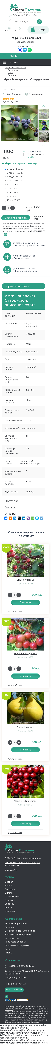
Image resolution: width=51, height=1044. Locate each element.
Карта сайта (11, 870)
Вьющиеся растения (16, 923)
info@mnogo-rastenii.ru (17, 977)
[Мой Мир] (14, 518)
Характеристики (17, 286)
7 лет (15, 188)
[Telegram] (25, 51)
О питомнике (12, 896)
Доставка (12, 501)
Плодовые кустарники (17, 945)
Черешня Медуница (25, 653)
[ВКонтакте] (5, 518)
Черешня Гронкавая (25, 801)
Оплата (10, 507)
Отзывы (10, 513)
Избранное (9, 31)
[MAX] (20, 51)
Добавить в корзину (16, 218)
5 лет (15, 180)
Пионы (8, 952)
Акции (8, 907)
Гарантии (10, 900)
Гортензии (10, 927)
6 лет (15, 184)
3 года (15, 173)
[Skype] (37, 518)
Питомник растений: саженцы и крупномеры (22, 863)
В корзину (25, 602)
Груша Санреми (25, 727)
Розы (7, 949)
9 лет (15, 196)
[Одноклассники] (10, 518)
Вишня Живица (25, 580)
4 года (15, 176)
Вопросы (10, 904)
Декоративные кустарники (20, 931)
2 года (15, 169)
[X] (19, 518)
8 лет (15, 192)
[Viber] (28, 518)
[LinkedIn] (23, 518)
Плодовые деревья (15, 942)
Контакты (10, 911)
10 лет (15, 200)
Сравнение (19, 31)
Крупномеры (12, 938)
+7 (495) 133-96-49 (25, 38)
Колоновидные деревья (18, 934)
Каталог (9, 885)
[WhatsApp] (30, 51)
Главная (9, 882)
